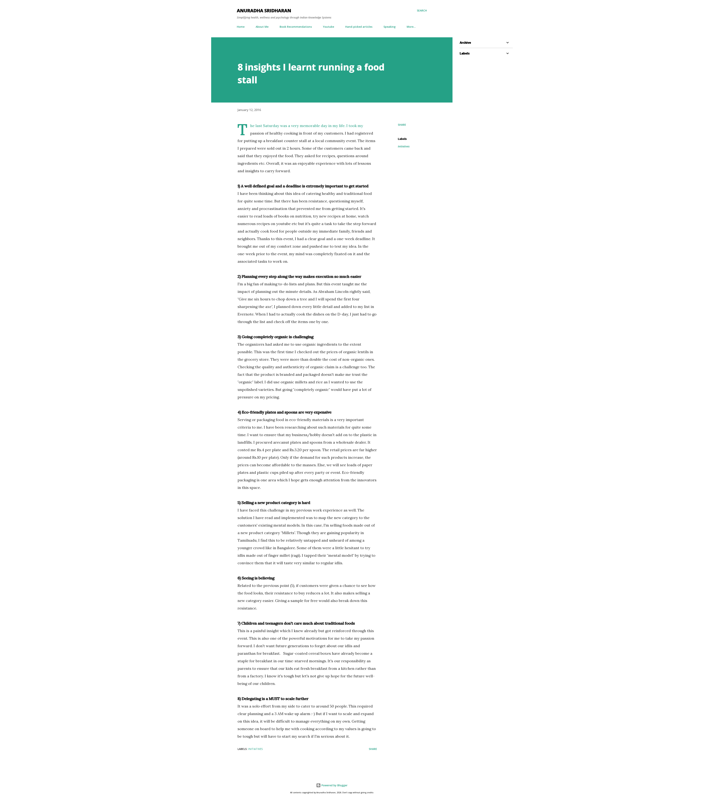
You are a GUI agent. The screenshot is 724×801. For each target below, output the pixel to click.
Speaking (389, 26)
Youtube (328, 26)
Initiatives (404, 146)
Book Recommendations (296, 26)
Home (241, 26)
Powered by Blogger (334, 785)
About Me (262, 26)
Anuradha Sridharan (264, 10)
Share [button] (402, 124)
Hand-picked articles (358, 26)
